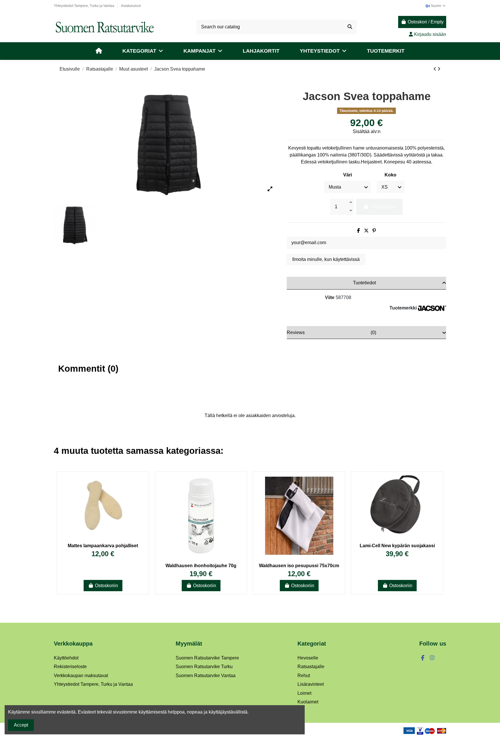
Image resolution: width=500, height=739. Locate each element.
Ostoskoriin (106, 585)
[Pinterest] (374, 230)
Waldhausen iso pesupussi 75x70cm (299, 565)
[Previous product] (435, 69)
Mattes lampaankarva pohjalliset (103, 545)
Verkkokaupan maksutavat (81, 675)
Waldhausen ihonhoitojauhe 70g (201, 565)
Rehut (303, 675)
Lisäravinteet (310, 684)
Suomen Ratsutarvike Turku (204, 666)
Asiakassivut (131, 6)
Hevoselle (307, 657)
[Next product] (439, 69)
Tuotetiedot (364, 282)
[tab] (366, 283)
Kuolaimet (307, 701)
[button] (142, 51)
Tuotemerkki (403, 307)
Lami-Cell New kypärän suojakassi (397, 545)
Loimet (304, 693)
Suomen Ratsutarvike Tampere (207, 657)
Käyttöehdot (66, 657)
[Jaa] (358, 230)
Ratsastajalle (310, 666)
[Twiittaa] (366, 230)
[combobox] (276, 27)
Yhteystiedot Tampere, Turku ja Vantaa (84, 6)
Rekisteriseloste (70, 666)
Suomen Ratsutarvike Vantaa (206, 675)
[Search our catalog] (350, 27)
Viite (329, 297)
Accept (21, 725)
